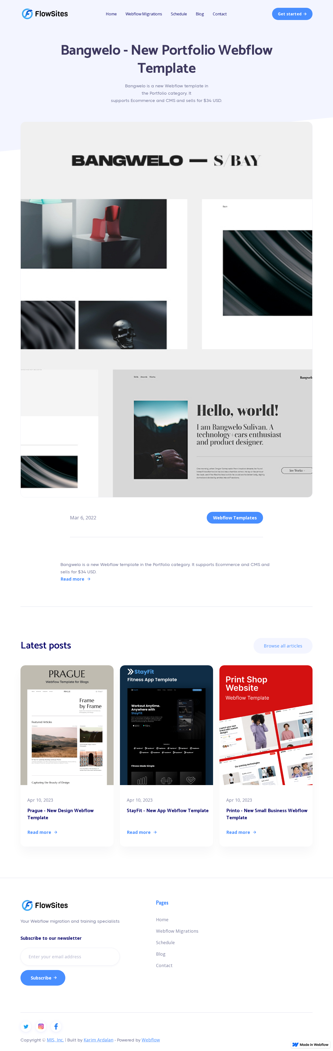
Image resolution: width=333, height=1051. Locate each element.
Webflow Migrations (144, 14)
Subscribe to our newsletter (51, 938)
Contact (220, 14)
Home (111, 14)
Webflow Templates (235, 518)
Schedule (179, 14)
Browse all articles (283, 646)
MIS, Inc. (55, 1040)
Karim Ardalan (98, 1040)
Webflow (151, 1040)
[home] (44, 14)
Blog (200, 14)
